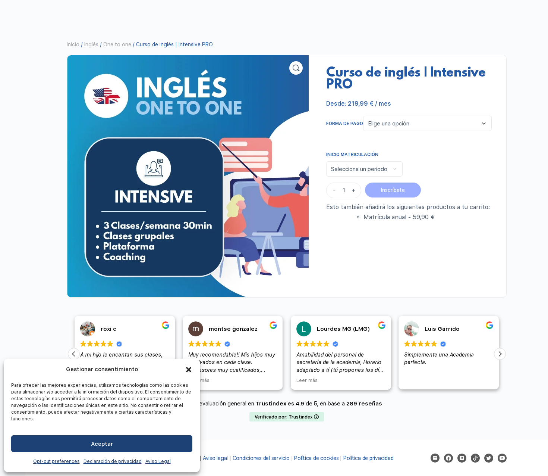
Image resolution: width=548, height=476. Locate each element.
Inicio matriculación (352, 154)
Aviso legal (215, 458)
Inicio (73, 44)
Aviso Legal (158, 461)
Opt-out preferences (56, 461)
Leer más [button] (237, 380)
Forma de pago (344, 123)
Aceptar (102, 444)
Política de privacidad (368, 458)
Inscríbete (393, 190)
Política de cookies (316, 458)
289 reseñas (364, 403)
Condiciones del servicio (261, 458)
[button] (188, 369)
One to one (117, 44)
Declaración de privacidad (113, 461)
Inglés (91, 44)
